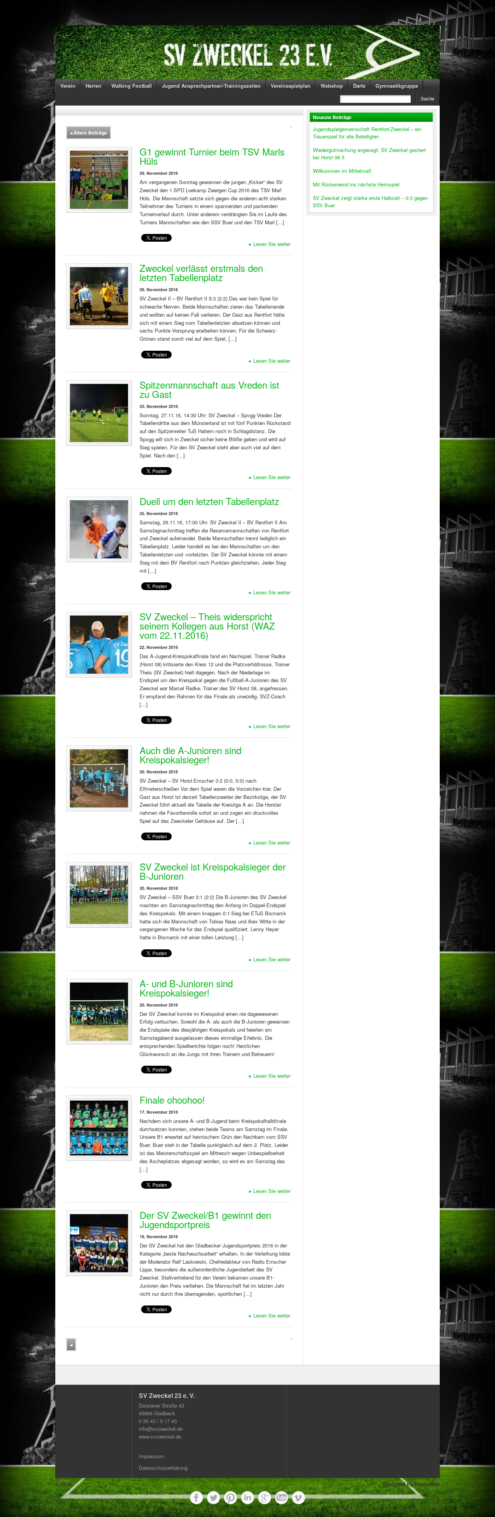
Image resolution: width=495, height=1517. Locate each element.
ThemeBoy (427, 1484)
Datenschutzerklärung (163, 1467)
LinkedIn (247, 1498)
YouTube (281, 1498)
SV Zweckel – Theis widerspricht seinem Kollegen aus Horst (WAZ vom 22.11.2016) (207, 625)
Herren (93, 85)
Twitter (213, 1498)
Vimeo (299, 1498)
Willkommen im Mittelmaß (342, 170)
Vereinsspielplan (291, 85)
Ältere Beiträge (88, 132)
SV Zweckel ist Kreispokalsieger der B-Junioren (213, 871)
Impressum (151, 1456)
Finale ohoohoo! (172, 1099)
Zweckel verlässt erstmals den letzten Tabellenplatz (201, 272)
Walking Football (131, 85)
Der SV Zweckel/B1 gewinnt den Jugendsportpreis (205, 1219)
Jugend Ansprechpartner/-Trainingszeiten (211, 85)
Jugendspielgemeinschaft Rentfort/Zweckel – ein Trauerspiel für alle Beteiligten (367, 132)
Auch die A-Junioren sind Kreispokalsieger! (190, 754)
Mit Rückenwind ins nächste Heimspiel (356, 184)
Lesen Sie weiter (269, 243)
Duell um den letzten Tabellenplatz (209, 501)
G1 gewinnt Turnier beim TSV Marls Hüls (212, 156)
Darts (359, 85)
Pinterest (230, 1498)
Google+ (264, 1498)
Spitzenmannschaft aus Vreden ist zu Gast (209, 389)
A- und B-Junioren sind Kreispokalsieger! (186, 987)
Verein (67, 85)
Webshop (332, 85)
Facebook (196, 1498)
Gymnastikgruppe (397, 85)
